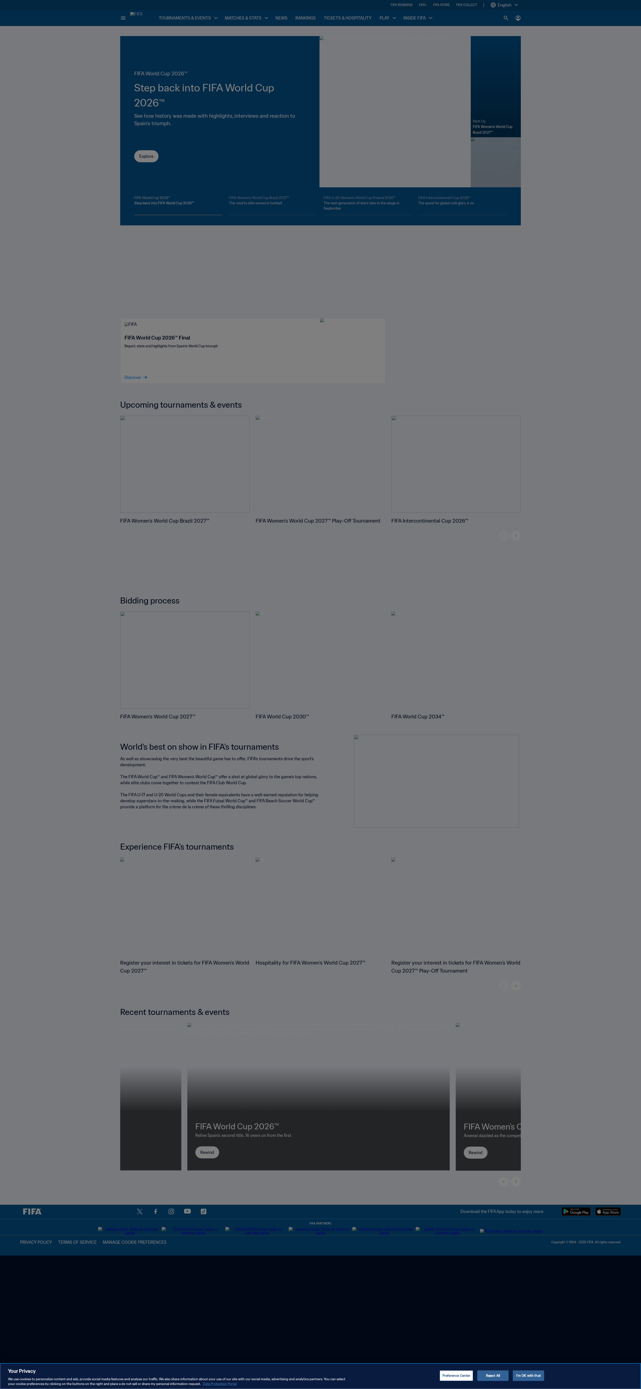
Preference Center (456, 1375)
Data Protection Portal (220, 1384)
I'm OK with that (528, 1375)
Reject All (493, 1375)
